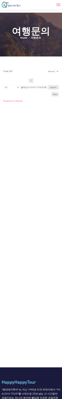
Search (53, 87)
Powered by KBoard (13, 101)
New (55, 94)
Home (23, 37)
